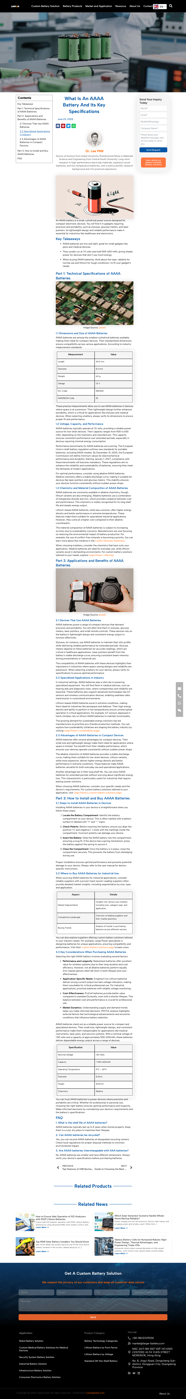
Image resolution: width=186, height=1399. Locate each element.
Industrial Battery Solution (33, 1363)
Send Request (153, 149)
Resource (120, 6)
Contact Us (149, 6)
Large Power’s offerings (101, 555)
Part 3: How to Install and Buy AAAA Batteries (32, 152)
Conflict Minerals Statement (110, 540)
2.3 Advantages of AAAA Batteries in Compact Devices (33, 142)
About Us (134, 6)
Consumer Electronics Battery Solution (40, 1377)
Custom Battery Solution (45, 6)
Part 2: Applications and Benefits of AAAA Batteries (31, 118)
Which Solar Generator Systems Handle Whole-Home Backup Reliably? (140, 1217)
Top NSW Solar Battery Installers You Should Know (62, 1241)
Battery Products (72, 6)
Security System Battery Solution (36, 1357)
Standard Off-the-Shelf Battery (101, 1361)
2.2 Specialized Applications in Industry (35, 133)
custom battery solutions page (98, 947)
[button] (58, 126)
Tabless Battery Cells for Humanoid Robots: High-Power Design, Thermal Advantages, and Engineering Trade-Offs (141, 1242)
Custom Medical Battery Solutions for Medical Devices (43, 1349)
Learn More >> (42, 1227)
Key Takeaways (25, 104)
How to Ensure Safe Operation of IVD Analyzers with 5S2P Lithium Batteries (61, 1218)
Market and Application (98, 6)
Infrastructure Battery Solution (35, 1370)
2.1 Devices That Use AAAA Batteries (34, 125)
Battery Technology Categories (101, 1341)
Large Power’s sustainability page (81, 730)
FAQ (19, 158)
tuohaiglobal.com (95, 1392)
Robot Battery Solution (31, 1341)
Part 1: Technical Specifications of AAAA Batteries (33, 110)
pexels (102, 327)
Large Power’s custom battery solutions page (97, 792)
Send (93, 1317)
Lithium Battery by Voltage (98, 1354)
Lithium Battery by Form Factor (101, 1347)
